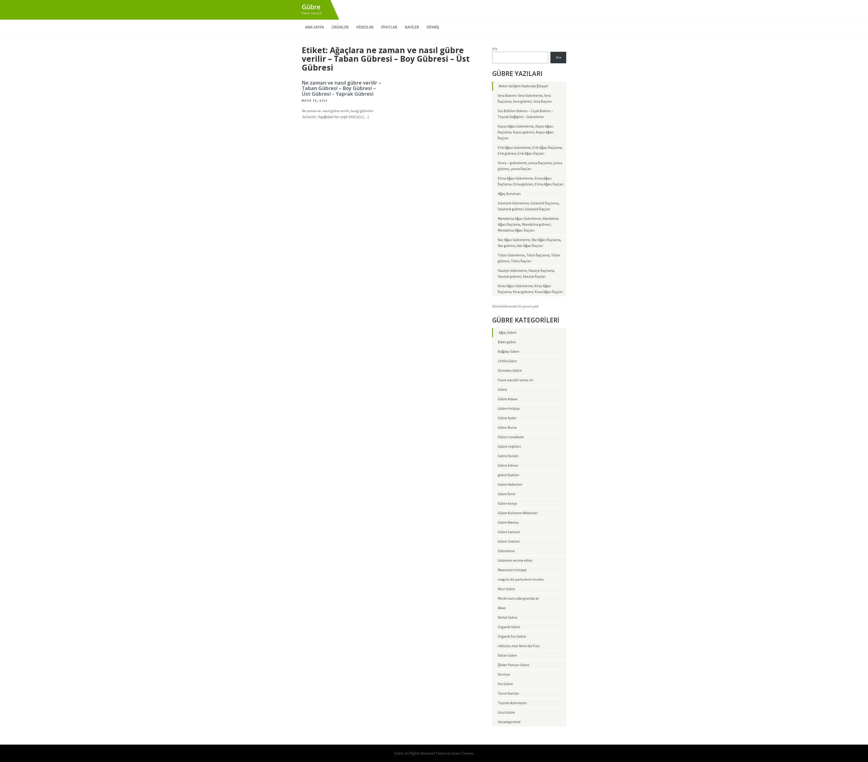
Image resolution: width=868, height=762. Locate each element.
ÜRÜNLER (340, 27)
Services (504, 674)
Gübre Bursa (507, 427)
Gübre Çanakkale (511, 437)
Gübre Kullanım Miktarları (518, 513)
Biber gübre (507, 342)
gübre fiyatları (508, 475)
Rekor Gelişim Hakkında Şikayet (523, 86)
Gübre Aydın (507, 418)
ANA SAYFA (314, 27)
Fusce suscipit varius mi (515, 380)
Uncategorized (509, 721)
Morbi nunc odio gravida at (518, 598)
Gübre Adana (507, 399)
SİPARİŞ (433, 27)
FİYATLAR (389, 27)
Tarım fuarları (508, 693)
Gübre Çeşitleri (509, 446)
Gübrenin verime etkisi (515, 560)
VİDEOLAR (364, 27)
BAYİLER (412, 27)
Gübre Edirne (508, 465)
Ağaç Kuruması (509, 193)
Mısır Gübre (506, 589)
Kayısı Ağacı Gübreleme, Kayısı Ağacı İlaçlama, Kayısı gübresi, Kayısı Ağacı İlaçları (526, 132)
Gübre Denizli (508, 456)
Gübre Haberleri (510, 484)
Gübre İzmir (507, 494)
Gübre (311, 6)
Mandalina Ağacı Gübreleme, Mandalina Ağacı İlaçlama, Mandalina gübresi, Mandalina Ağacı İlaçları (528, 224)
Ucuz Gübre (506, 712)
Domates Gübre (510, 370)
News (502, 608)
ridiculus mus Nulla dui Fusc (519, 646)
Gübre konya (507, 503)
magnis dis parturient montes (521, 579)
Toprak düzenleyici (512, 702)
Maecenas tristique (512, 570)
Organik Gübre (509, 627)
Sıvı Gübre (505, 684)
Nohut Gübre (507, 617)
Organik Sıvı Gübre (512, 636)
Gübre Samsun (509, 532)
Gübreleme (506, 551)
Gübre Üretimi (508, 541)
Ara (494, 48)
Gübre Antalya (508, 408)
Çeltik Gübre (507, 361)
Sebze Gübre (507, 655)
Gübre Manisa (508, 522)
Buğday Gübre (508, 351)
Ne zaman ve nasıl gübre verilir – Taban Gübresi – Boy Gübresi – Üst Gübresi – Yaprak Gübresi (341, 88)
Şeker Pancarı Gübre (513, 665)
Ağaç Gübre (507, 332)
